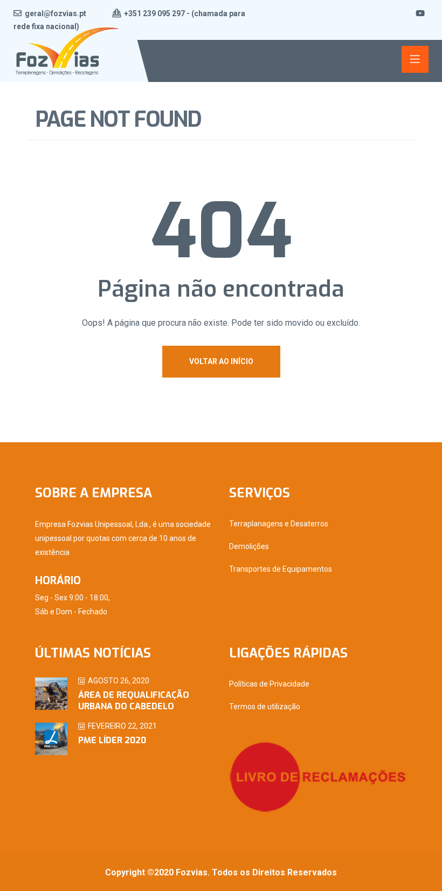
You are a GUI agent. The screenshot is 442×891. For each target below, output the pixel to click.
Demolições (249, 546)
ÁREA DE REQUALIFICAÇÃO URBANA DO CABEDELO (133, 700)
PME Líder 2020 (112, 740)
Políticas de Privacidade (269, 684)
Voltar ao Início (221, 361)
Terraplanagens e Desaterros (278, 523)
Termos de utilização (264, 706)
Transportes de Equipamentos (280, 569)
